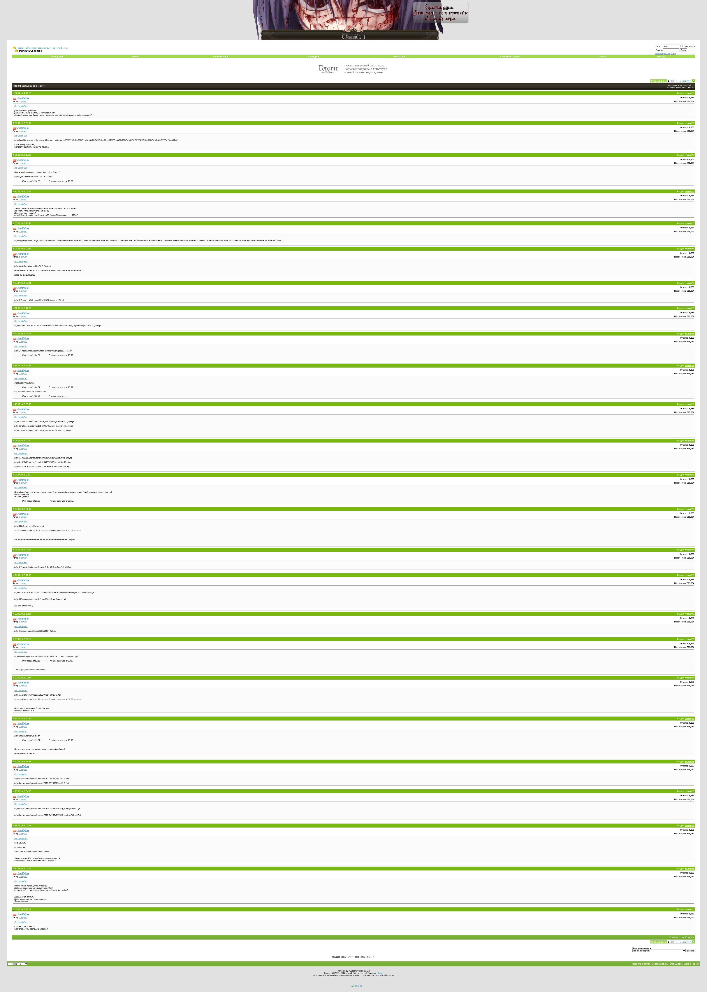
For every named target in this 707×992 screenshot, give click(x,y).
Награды (661, 56)
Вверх (696, 964)
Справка (135, 56)
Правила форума (641, 964)
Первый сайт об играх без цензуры (33, 48)
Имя (658, 46)
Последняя (685, 81)
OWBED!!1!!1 (676, 964)
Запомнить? (689, 47)
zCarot (380, 973)
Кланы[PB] (689, 93)
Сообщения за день (510, 56)
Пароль (659, 50)
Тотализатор (398, 56)
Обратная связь (660, 964)
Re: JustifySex (20, 106)
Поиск (602, 56)
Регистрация (57, 56)
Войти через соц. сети (665, 53)
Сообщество (219, 56)
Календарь (313, 56)
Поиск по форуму (60, 48)
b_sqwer (23, 101)
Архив (687, 964)
